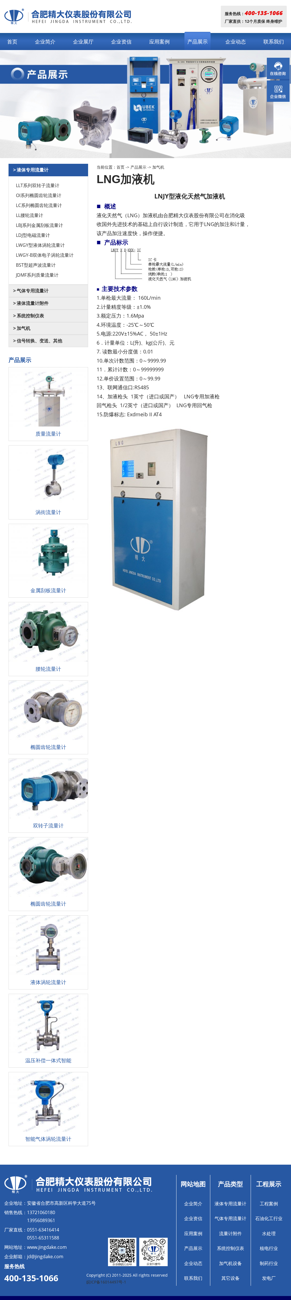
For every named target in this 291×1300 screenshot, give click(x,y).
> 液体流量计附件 (31, 303)
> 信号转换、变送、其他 (37, 340)
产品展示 (197, 41)
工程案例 (269, 1203)
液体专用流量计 (230, 1203)
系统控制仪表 (230, 1248)
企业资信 (121, 41)
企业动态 (235, 41)
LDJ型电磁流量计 (33, 235)
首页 (12, 41)
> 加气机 (21, 328)
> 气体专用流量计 (31, 290)
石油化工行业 (268, 1218)
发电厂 (269, 1278)
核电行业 (269, 1248)
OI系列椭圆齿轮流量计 (38, 195)
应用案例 (159, 41)
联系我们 (273, 41)
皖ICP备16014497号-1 (106, 1282)
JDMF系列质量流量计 (37, 275)
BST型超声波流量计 (36, 265)
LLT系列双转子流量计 (37, 185)
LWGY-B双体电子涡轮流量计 (45, 255)
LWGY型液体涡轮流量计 (40, 245)
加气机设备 (230, 1263)
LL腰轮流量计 (29, 215)
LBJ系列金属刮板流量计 (39, 225)
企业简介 (45, 41)
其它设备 (230, 1278)
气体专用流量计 (230, 1218)
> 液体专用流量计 (31, 169)
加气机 (158, 167)
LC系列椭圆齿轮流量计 (39, 205)
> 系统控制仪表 (28, 315)
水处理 (269, 1233)
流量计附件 (230, 1233)
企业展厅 (83, 41)
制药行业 (269, 1263)
